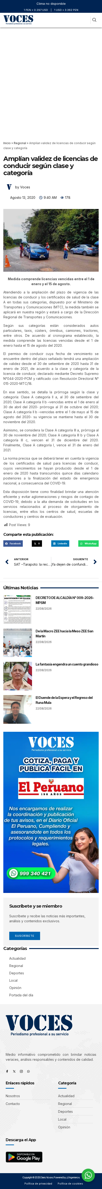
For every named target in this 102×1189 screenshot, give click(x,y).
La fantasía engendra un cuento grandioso (67, 664)
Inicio (7, 143)
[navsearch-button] (94, 20)
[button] (84, 20)
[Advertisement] (51, 81)
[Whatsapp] (28, 1071)
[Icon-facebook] (7, 1071)
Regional (20, 143)
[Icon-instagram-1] (21, 1071)
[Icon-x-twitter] (14, 1071)
